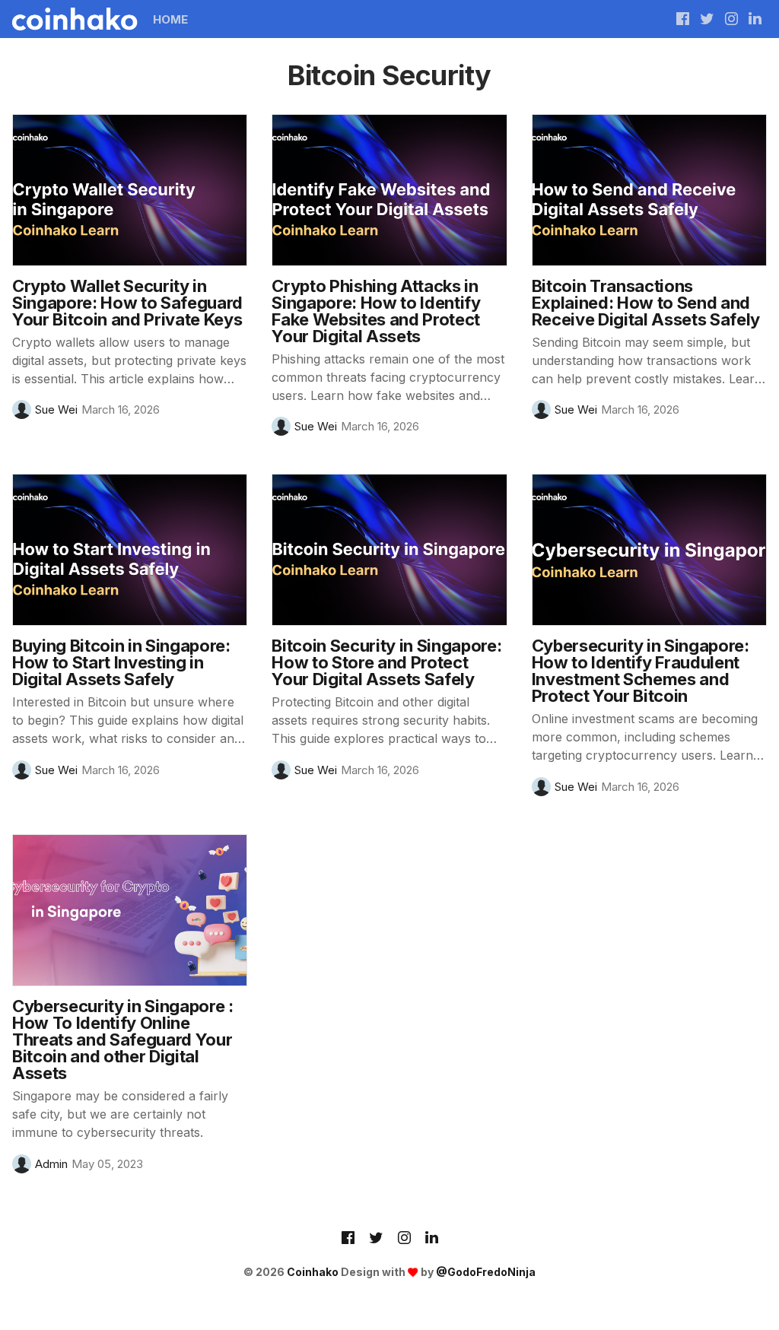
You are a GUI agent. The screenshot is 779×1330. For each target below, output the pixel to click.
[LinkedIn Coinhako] (432, 1239)
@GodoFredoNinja (486, 1271)
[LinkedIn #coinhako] (755, 19)
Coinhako (313, 1271)
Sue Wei (56, 409)
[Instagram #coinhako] (731, 19)
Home (170, 19)
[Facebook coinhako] (683, 19)
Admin (51, 1164)
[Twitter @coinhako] (707, 19)
